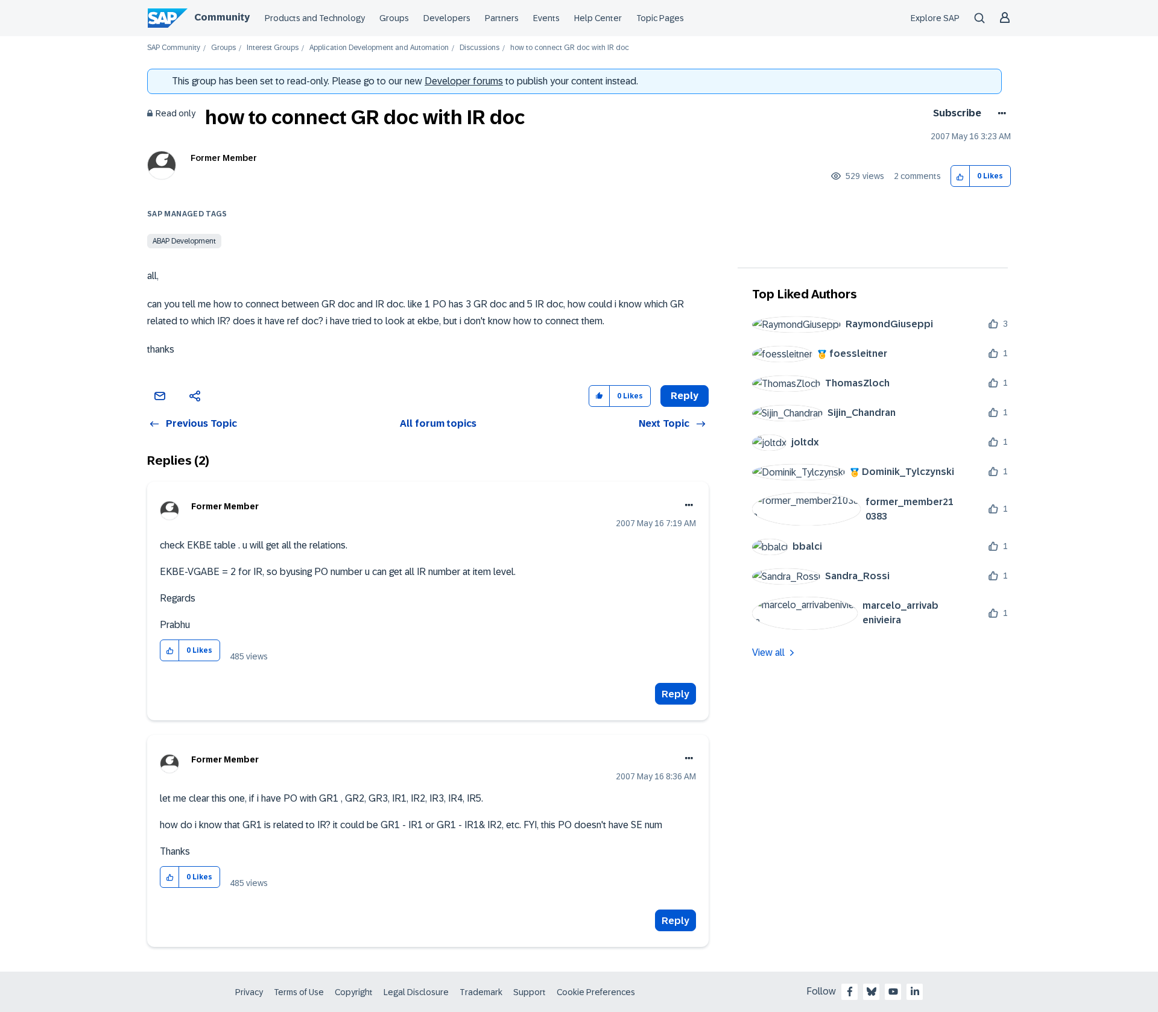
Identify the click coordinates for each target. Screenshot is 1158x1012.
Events (546, 18)
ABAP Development (184, 241)
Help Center (598, 18)
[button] (960, 176)
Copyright (354, 992)
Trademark (481, 992)
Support (529, 992)
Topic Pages (660, 18)
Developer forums (464, 81)
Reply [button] (684, 396)
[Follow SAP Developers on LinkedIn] (915, 991)
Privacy (249, 992)
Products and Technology (315, 18)
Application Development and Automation (379, 48)
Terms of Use (299, 992)
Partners (502, 18)
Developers (446, 18)
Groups (394, 18)
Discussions (479, 48)
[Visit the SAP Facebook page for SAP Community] (850, 991)
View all (768, 652)
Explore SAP (935, 18)
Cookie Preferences (596, 992)
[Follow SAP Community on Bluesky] (871, 991)
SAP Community (173, 48)
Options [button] (999, 113)
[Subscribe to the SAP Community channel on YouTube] (893, 991)
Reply (675, 694)
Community (222, 17)
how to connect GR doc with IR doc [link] (569, 48)
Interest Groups (273, 48)
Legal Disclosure (416, 992)
